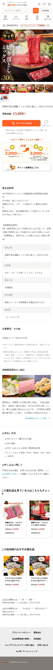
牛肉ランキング (8, 611)
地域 (26, 19)
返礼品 (5, 19)
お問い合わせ (42, 645)
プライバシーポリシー (21, 632)
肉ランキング (40, 608)
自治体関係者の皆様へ (21, 639)
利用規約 (37, 639)
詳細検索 (45, 11)
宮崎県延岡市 (12, 25)
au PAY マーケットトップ (26, 651)
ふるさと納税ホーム (10, 599)
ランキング (16, 19)
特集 (37, 19)
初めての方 (47, 19)
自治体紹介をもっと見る (36, 418)
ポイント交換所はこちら (28, 167)
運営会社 (37, 632)
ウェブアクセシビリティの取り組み (19, 645)
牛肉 (30, 599)
